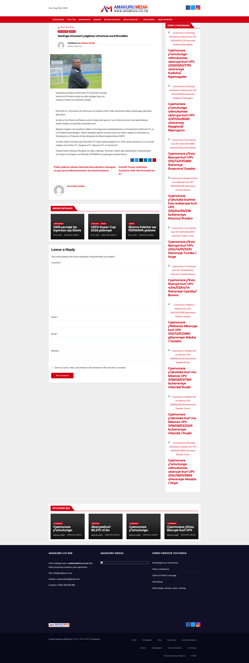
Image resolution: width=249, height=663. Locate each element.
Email (54, 334)
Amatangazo (131, 19)
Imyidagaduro (112, 19)
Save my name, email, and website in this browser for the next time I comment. (90, 368)
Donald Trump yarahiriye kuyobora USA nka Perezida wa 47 (137, 170)
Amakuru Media (87, 43)
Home (134, 640)
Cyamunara (58, 523)
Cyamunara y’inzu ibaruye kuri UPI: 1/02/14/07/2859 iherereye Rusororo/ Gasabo (181, 161)
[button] (199, 19)
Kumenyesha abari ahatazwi (174, 656)
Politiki (71, 19)
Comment (56, 263)
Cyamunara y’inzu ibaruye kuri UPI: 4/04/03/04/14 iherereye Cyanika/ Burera (182, 287)
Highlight (95, 223)
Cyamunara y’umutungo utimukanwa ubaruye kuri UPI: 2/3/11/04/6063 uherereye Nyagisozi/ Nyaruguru (181, 117)
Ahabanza (58, 19)
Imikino (97, 19)
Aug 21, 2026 (59, 535)
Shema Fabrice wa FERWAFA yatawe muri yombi (142, 230)
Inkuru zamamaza (175, 648)
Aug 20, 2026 (97, 535)
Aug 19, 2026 (135, 535)
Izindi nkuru (192, 648)
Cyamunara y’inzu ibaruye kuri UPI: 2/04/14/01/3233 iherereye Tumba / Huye (182, 249)
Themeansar (95, 639)
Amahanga (84, 19)
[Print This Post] (59, 27)
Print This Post (67, 27)
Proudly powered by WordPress (61, 639)
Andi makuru (165, 19)
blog (159, 640)
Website (55, 351)
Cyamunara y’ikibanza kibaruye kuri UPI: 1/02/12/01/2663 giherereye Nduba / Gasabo (182, 331)
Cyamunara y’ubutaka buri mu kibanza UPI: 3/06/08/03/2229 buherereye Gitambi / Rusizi (182, 423)
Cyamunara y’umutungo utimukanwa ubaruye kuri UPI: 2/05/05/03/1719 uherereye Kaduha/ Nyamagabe (181, 63)
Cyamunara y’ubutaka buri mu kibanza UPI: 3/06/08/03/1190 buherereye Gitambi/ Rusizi (182, 377)
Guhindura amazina (189, 640)
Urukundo (149, 19)
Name (54, 317)
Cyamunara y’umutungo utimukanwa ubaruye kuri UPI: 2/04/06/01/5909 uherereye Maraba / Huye (182, 471)
